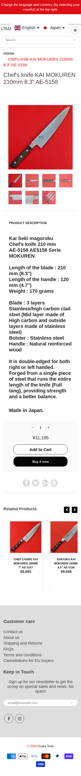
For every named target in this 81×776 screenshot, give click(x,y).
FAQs (8, 649)
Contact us (13, 631)
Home (8, 53)
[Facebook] (8, 718)
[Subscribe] (72, 703)
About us (11, 637)
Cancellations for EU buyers (28, 660)
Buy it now (40, 461)
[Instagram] (19, 718)
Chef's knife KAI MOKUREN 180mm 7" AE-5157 (20, 563)
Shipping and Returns (22, 643)
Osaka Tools (46, 746)
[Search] (74, 40)
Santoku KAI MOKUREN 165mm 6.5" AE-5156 (61, 563)
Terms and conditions (22, 655)
